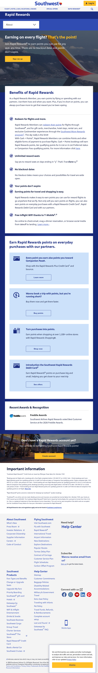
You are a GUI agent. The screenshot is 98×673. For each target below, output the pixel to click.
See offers (38, 384)
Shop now (38, 349)
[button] (49, 3)
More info (28, 489)
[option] (21, 25)
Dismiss (72, 665)
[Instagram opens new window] (70, 594)
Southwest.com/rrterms (54, 508)
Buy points (38, 313)
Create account (49, 456)
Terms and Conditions (13, 666)
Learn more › (43, 224)
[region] (72, 659)
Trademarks (35, 666)
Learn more (39, 277)
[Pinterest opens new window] (89, 594)
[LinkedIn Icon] (83, 594)
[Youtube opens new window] (77, 594)
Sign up (64, 564)
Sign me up (18, 59)
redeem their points (52, 124)
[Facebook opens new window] (64, 594)
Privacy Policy (25, 666)
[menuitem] (23, 9)
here (78, 148)
